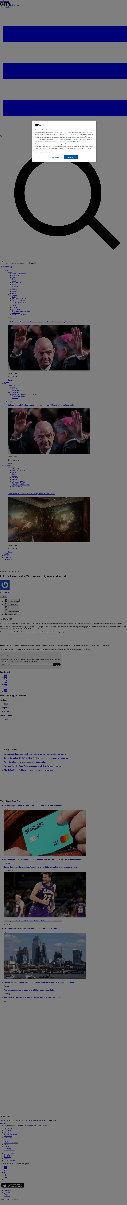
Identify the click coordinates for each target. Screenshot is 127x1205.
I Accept (70, 157)
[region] (64, 142)
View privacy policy (72, 141)
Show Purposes (56, 157)
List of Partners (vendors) (42, 152)
